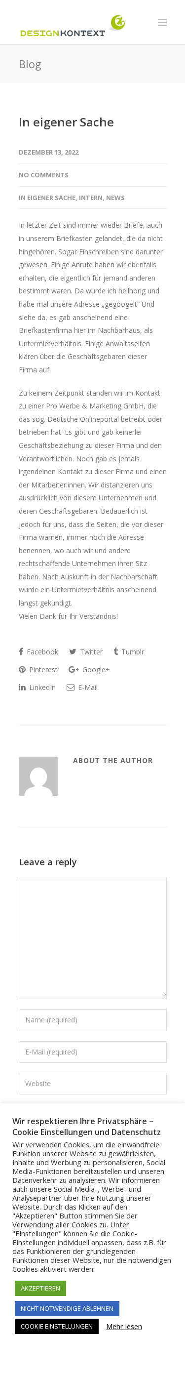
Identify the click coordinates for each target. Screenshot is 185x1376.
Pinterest (42, 669)
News (115, 197)
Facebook (41, 651)
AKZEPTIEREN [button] (40, 1288)
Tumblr (131, 651)
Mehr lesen (124, 1326)
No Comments (44, 174)
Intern (91, 197)
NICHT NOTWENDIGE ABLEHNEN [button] (67, 1308)
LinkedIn (41, 687)
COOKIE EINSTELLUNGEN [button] (57, 1326)
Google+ (95, 669)
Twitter (90, 651)
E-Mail (87, 687)
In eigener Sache (66, 122)
